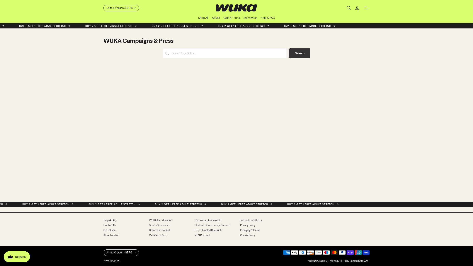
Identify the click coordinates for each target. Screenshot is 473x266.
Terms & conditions (251, 220)
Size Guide (109, 230)
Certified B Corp (158, 235)
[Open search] (349, 8)
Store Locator (111, 235)
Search (299, 53)
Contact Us (109, 225)
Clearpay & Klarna (250, 230)
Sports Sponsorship (160, 225)
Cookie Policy (248, 235)
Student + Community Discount (212, 225)
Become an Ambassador (208, 220)
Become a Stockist (159, 230)
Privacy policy (248, 225)
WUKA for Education (160, 220)
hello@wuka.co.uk (318, 260)
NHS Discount (202, 235)
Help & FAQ (109, 220)
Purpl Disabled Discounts (208, 230)
